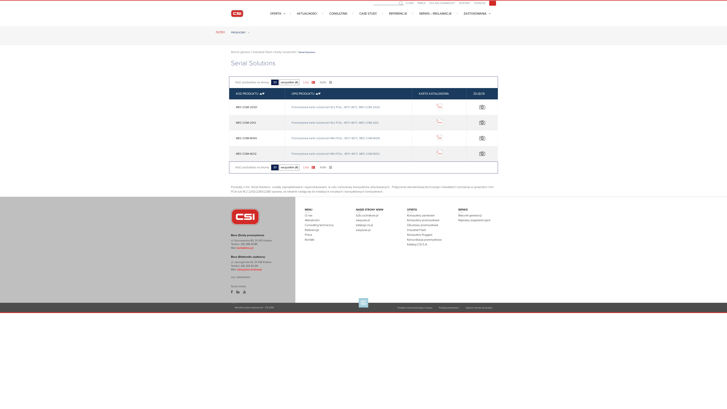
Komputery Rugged (419, 235)
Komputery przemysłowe (423, 220)
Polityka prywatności (449, 307)
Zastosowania (475, 14)
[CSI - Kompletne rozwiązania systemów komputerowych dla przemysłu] (245, 217)
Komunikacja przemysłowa (424, 240)
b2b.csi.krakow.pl (367, 215)
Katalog (479, 3)
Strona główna (240, 52)
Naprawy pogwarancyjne (474, 220)
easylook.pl (363, 230)
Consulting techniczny (319, 225)
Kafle (323, 82)
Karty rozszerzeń (285, 52)
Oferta (275, 14)
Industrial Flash (262, 52)
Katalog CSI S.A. (417, 244)
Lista (306, 82)
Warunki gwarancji (470, 215)
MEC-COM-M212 (246, 153)
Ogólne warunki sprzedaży (479, 307)
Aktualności (307, 14)
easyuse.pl (363, 220)
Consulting (338, 14)
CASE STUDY (368, 14)
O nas (410, 3)
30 (275, 82)
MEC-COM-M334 (246, 138)
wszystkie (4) (289, 82)
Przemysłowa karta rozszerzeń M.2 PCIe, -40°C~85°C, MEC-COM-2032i (336, 107)
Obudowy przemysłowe (422, 225)
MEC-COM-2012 (246, 122)
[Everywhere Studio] (363, 307)
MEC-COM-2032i (246, 107)
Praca (421, 3)
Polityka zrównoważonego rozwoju (415, 307)
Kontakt (464, 3)
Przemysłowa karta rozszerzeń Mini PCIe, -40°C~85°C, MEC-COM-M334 (336, 138)
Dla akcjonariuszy (442, 3)
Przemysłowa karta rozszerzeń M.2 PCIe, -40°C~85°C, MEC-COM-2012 (335, 122)
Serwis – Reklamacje (435, 14)
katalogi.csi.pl (364, 225)
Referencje (398, 14)
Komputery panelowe (421, 215)
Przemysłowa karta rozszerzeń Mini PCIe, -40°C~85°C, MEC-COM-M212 (336, 153)
